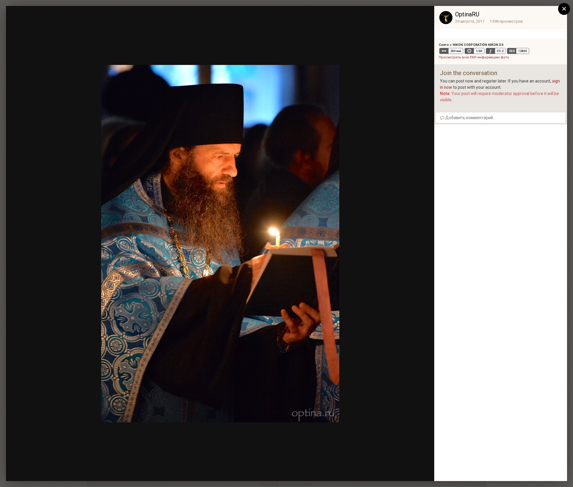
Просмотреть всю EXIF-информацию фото (474, 57)
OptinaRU (467, 14)
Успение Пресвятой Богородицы (62, 21)
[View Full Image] (424, 16)
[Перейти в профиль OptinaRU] (445, 17)
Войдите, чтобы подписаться (340, 16)
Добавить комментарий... (470, 117)
